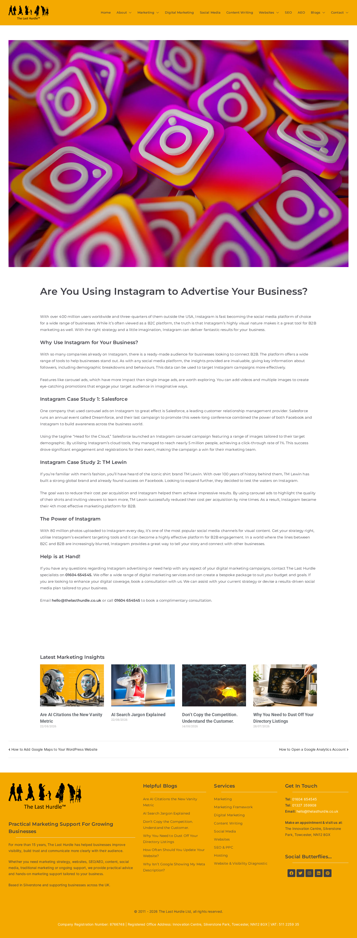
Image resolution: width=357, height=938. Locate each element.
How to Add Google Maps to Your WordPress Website (54, 749)
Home (106, 12)
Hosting (221, 855)
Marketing (145, 12)
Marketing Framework (233, 807)
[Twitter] (300, 873)
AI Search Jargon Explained (138, 714)
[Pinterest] (328, 873)
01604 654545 (78, 575)
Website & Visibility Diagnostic (240, 863)
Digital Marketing (179, 12)
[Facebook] (291, 873)
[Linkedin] (319, 873)
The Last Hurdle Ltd (175, 911)
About (122, 12)
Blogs (315, 12)
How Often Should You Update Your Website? (174, 853)
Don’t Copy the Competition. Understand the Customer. (168, 824)
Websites (266, 12)
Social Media (210, 12)
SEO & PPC (223, 847)
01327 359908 (304, 805)
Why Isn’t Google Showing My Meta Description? (174, 867)
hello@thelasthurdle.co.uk (317, 811)
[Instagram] (309, 873)
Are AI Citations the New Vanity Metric (170, 802)
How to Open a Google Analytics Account (312, 749)
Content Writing (239, 12)
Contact (337, 12)
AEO (301, 12)
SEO (288, 12)
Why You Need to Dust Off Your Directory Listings (170, 839)
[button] (129, 12)
